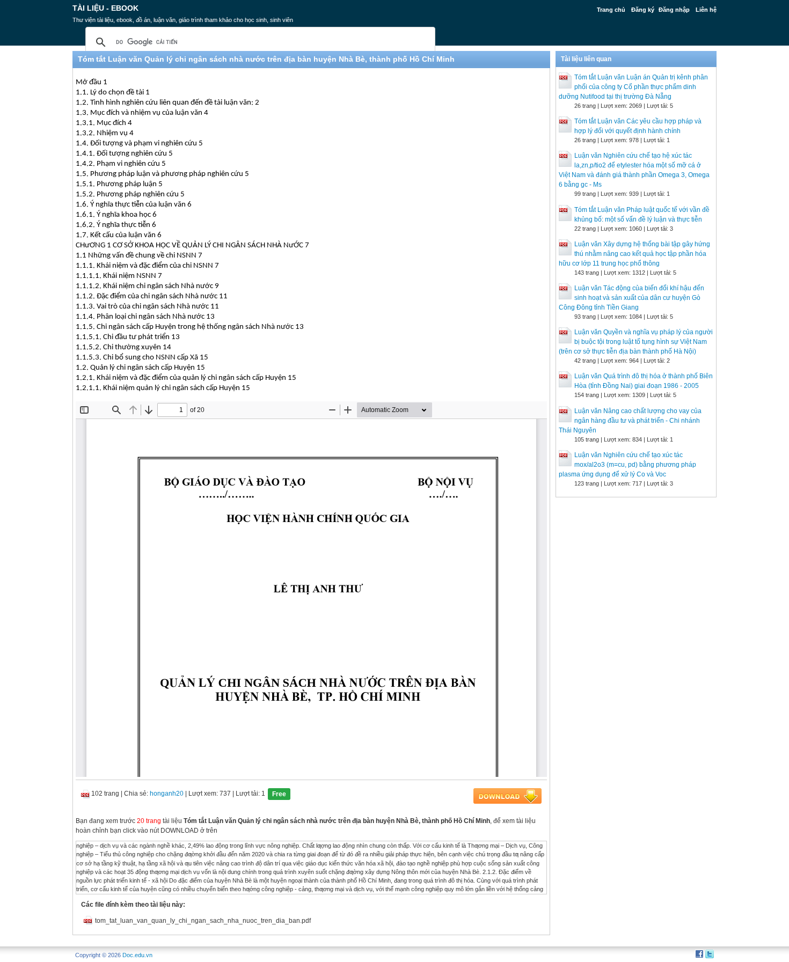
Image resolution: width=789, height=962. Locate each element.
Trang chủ (611, 9)
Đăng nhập (674, 9)
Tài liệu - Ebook (105, 8)
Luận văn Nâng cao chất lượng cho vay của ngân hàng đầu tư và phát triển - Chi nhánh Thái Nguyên (630, 420)
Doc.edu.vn (137, 955)
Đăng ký (642, 9)
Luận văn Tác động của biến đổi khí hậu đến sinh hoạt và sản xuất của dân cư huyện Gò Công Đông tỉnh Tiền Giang (631, 297)
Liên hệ (706, 9)
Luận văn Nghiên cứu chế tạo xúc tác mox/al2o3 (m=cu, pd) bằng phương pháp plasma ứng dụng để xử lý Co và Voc (627, 464)
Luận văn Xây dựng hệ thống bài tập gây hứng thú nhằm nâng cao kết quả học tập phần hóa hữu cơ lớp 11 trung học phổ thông (634, 253)
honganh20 (167, 793)
